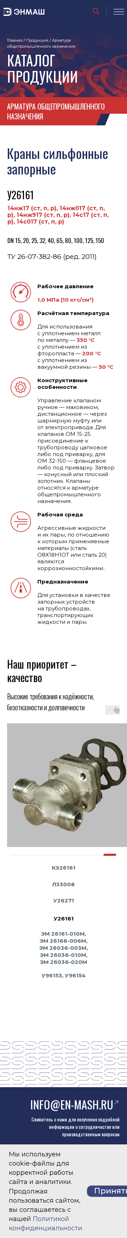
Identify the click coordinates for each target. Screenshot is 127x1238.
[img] (96, 11)
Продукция (37, 40)
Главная (15, 40)
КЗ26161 (63, 867)
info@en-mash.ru (71, 1104)
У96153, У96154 (64, 975)
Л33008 (63, 884)
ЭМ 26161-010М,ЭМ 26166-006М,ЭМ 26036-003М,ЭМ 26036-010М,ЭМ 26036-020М (63, 947)
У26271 (63, 900)
